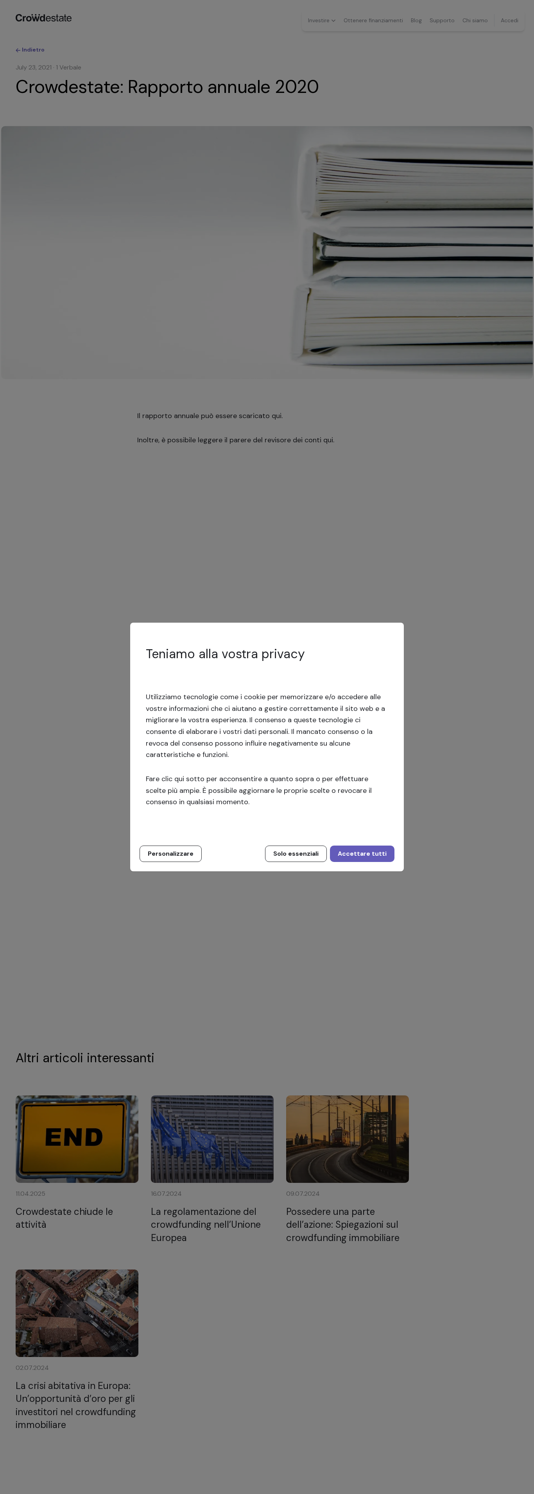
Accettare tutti (362, 853)
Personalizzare (171, 853)
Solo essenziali (296, 853)
